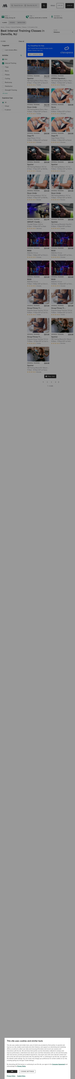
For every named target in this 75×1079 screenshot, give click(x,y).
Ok (12, 1071)
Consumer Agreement (58, 1064)
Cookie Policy (21, 1076)
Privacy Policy (21, 1066)
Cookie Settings (27, 1071)
